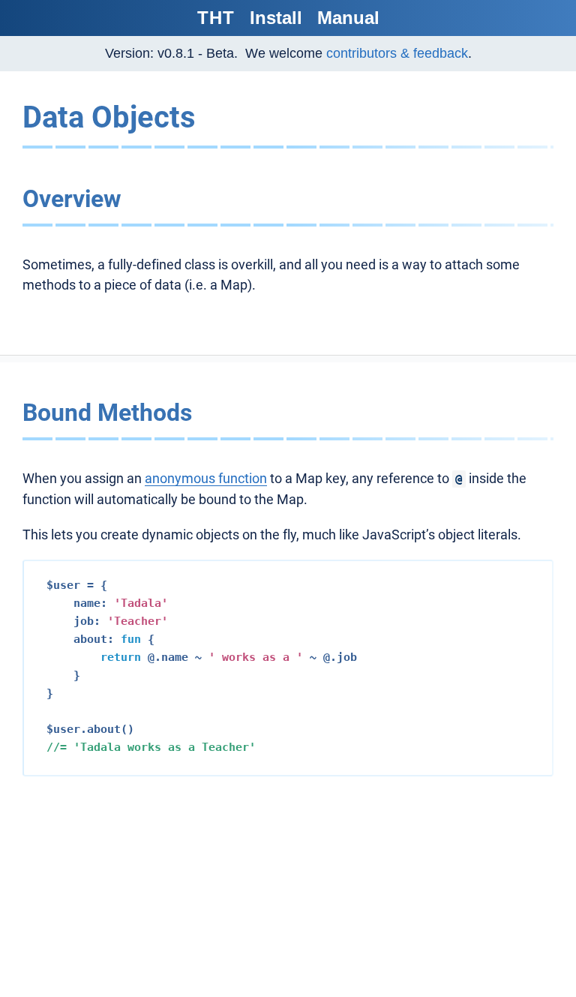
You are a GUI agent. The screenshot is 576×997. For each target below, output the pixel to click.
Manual (348, 18)
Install (276, 18)
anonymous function (206, 478)
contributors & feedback (397, 53)
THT (216, 18)
